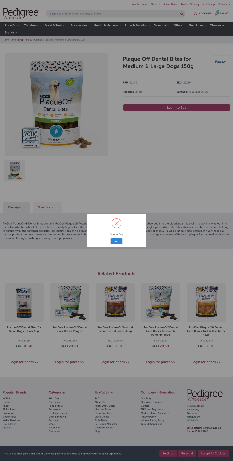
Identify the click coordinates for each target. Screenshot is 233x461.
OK (116, 241)
